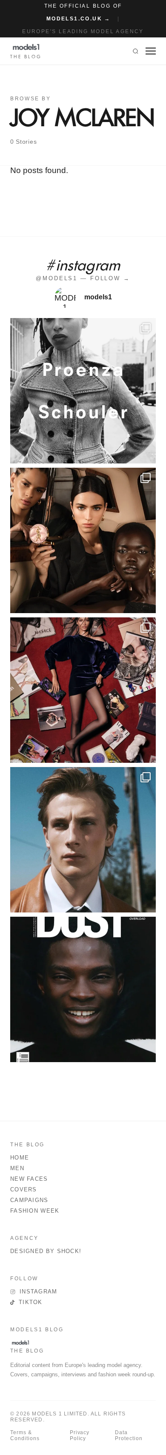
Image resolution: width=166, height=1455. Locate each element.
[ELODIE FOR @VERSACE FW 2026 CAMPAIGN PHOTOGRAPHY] (83, 690)
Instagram (38, 1291)
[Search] (135, 51)
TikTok (31, 1302)
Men (17, 1168)
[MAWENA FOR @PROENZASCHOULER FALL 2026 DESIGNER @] (83, 390)
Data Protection (129, 1435)
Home (19, 1157)
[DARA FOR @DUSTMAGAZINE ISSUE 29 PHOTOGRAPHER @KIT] (83, 989)
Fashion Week (35, 1211)
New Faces (29, 1179)
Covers (23, 1189)
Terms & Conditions (25, 1435)
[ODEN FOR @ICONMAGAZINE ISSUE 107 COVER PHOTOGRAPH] (83, 839)
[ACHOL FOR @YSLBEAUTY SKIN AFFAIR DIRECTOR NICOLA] (83, 540)
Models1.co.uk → (78, 19)
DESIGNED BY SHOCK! (45, 1251)
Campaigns (29, 1200)
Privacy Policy (80, 1435)
